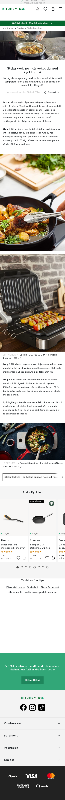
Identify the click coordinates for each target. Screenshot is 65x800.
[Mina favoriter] (45, 9)
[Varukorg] (53, 9)
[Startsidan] (14, 9)
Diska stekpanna (15, 587)
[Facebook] (23, 707)
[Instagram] (32, 707)
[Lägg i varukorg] (24, 558)
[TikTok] (41, 707)
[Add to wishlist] (18, 558)
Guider (20, 28)
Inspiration (8, 28)
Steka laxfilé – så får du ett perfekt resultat (33, 592)
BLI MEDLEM (32, 680)
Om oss (9, 760)
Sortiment (11, 735)
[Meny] (60, 9)
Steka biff (32, 587)
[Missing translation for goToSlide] (22, 567)
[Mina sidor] (38, 9)
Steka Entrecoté (50, 587)
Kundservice (12, 723)
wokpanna (33, 406)
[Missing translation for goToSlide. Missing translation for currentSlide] (17, 567)
